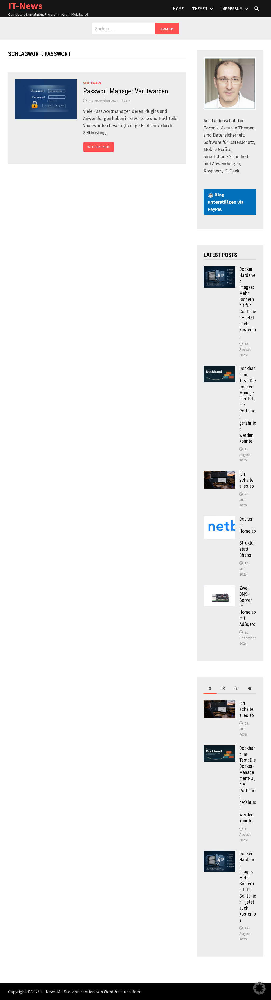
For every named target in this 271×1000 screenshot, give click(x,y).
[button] (259, 988)
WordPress (113, 991)
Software (92, 82)
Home (178, 8)
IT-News (48, 991)
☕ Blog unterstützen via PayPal (226, 202)
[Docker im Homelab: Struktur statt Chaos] (219, 520)
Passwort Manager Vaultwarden (125, 91)
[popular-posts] (210, 688)
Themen (199, 8)
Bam (136, 991)
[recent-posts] (223, 688)
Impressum (231, 8)
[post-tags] (249, 688)
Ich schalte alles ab (246, 480)
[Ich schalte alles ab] (219, 475)
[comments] (236, 688)
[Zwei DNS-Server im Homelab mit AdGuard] (219, 589)
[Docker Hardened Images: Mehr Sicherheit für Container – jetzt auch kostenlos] (219, 270)
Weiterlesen (99, 147)
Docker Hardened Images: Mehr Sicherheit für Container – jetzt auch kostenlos (247, 302)
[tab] (210, 688)
